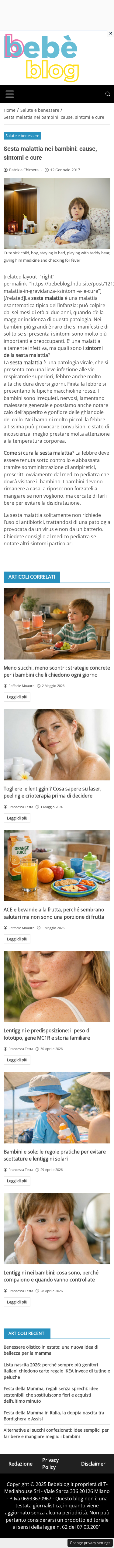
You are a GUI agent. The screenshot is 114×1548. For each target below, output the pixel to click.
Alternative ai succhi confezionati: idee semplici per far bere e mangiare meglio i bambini (56, 1433)
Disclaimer (93, 1463)
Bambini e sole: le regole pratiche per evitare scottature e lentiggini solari (55, 1155)
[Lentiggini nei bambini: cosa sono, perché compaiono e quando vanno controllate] (57, 1228)
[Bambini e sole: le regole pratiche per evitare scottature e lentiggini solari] (57, 1107)
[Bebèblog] (41, 57)
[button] (107, 94)
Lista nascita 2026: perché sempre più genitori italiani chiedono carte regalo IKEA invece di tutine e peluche (57, 1371)
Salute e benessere (22, 135)
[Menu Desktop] (10, 94)
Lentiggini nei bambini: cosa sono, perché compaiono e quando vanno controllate (51, 1276)
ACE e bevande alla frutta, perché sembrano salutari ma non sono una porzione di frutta (54, 913)
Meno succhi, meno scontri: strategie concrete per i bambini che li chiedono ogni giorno (57, 671)
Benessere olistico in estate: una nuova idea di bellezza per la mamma (51, 1350)
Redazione (21, 1463)
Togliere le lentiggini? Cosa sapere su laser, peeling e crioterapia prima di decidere (53, 792)
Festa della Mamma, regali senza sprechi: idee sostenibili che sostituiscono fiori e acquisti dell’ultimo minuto (51, 1395)
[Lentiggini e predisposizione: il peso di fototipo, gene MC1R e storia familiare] (57, 986)
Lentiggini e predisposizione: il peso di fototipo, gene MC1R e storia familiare (47, 1034)
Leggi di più (17, 697)
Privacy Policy (50, 1463)
